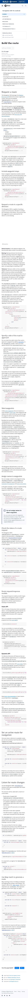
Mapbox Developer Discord (14, 977)
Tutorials (8, 26)
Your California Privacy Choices (7, 993)
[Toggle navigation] (2, 6)
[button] (25, 5)
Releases (5, 21)
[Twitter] (5, 995)
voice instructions (21, 484)
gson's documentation (10, 696)
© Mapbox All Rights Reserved (7, 991)
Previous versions (8, 24)
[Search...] (22, 5)
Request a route (5, 53)
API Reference (6, 19)
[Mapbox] (6, 5)
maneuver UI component (8, 484)
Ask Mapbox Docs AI (13, 981)
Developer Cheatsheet (15, 979)
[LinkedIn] (8, 995)
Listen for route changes (6, 56)
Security (23, 991)
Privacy (19, 991)
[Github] (3, 995)
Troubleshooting (10, 28)
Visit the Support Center (14, 975)
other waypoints (9, 411)
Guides (4, 14)
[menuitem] (25, 5)
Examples (5, 16)
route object (14, 620)
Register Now (21, 1)
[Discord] (10, 995)
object (8, 852)
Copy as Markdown (7, 48)
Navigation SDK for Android (11, 10)
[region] (14, 231)
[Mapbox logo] (5, 244)
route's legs (12, 412)
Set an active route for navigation (8, 54)
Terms (15, 991)
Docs (8, 6)
